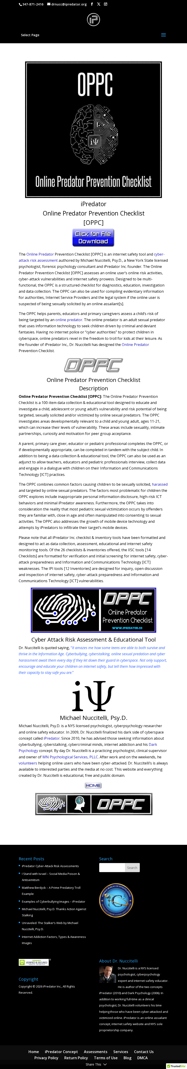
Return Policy (76, 1057)
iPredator (52, 738)
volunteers (28, 763)
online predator (68, 319)
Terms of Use (106, 1057)
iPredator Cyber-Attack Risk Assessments (50, 866)
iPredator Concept (61, 1051)
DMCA (142, 1057)
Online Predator (40, 254)
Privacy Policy (46, 1057)
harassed (160, 484)
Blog (127, 1057)
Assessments (95, 1051)
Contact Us (144, 1051)
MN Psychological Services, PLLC (70, 756)
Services (120, 1051)
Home (34, 1051)
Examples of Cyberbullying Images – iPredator (53, 901)
